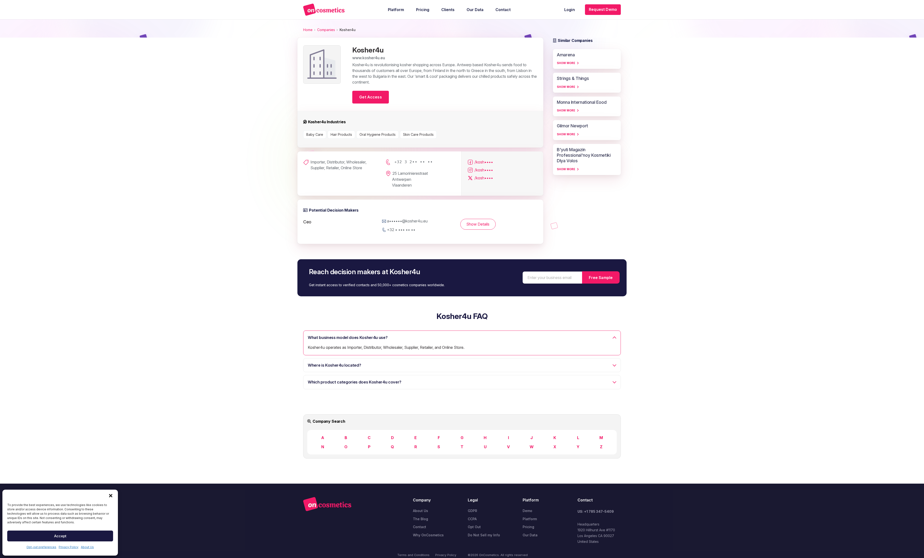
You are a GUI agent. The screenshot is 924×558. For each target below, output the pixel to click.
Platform (530, 519)
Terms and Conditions (413, 555)
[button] (110, 495)
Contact (419, 527)
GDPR (472, 511)
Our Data (530, 535)
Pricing (528, 527)
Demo (527, 511)
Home (308, 30)
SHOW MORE (566, 63)
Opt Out (474, 527)
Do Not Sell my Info (484, 535)
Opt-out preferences (41, 547)
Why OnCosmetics (428, 535)
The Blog (420, 519)
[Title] (324, 10)
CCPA (472, 519)
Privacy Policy (68, 547)
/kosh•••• (484, 162)
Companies (326, 30)
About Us (87, 547)
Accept (60, 536)
